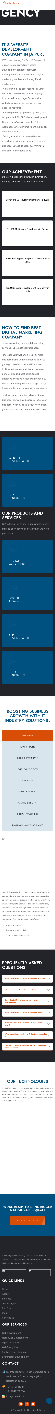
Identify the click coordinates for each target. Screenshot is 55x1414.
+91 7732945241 (15, 1386)
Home (5, 1289)
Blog (4, 1313)
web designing (10, 1347)
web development (11, 1333)
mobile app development (15, 1337)
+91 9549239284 (15, 1391)
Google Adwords (15, 599)
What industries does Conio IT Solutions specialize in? (26, 1035)
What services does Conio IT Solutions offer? (24, 1012)
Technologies (9, 1303)
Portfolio (6, 1308)
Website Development (19, 459)
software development (14, 1352)
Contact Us (8, 1317)
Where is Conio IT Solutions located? (20, 990)
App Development (19, 636)
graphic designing (16, 496)
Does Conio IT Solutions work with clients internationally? (22, 1001)
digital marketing (17, 562)
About (5, 1294)
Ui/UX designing (16, 673)
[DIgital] (12, 3)
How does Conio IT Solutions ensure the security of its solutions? (25, 1046)
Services (6, 1298)
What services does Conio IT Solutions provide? (25, 978)
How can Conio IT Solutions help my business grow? (24, 1023)
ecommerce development (15, 1356)
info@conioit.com (15, 1396)
